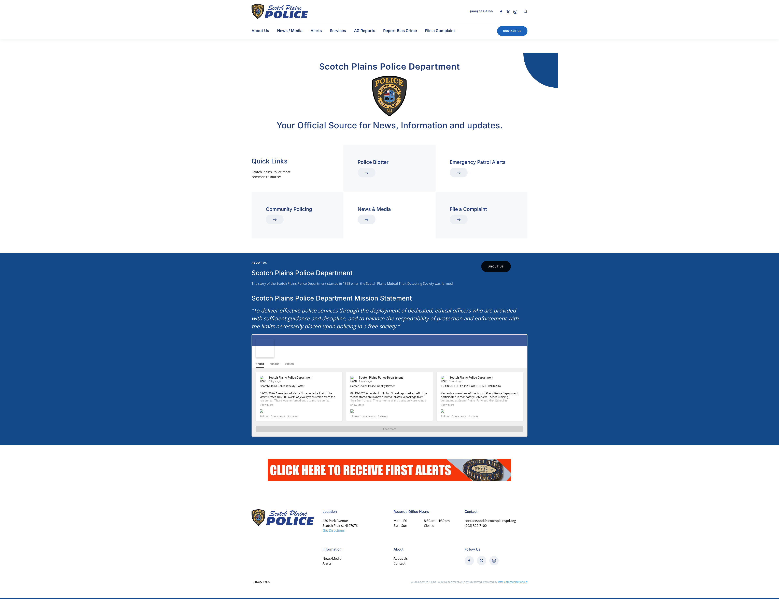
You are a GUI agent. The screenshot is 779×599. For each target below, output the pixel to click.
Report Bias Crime (400, 30)
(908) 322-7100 (481, 11)
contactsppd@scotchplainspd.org (490, 520)
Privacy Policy (262, 582)
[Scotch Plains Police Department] (265, 348)
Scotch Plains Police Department (312, 351)
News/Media (332, 558)
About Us (496, 266)
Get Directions (334, 530)
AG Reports (364, 30)
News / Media (289, 30)
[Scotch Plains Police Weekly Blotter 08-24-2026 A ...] (299, 411)
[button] (525, 11)
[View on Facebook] (335, 378)
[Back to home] (280, 11)
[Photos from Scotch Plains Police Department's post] (480, 411)
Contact (400, 563)
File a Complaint (440, 30)
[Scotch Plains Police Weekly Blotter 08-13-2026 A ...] (389, 411)
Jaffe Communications (511, 582)
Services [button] (338, 30)
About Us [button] (260, 30)
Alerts (316, 30)
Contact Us (512, 30)
